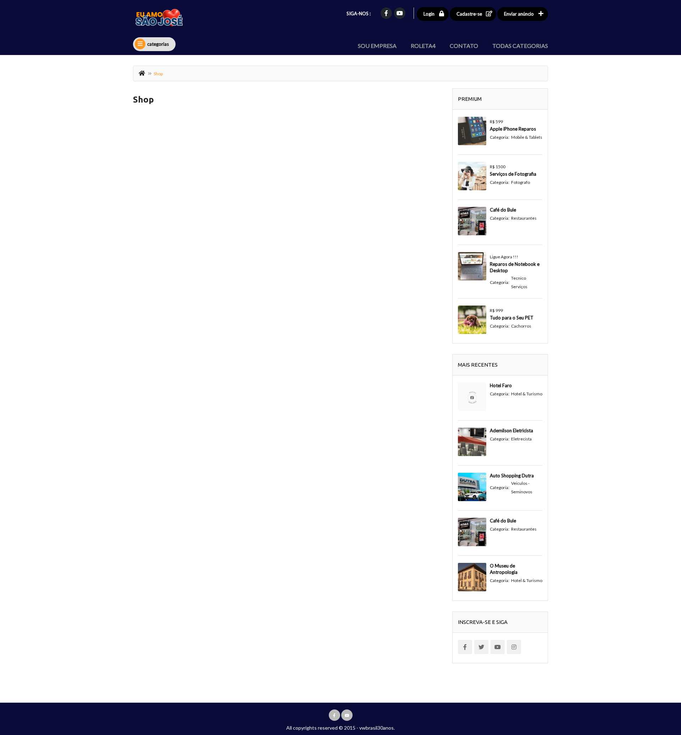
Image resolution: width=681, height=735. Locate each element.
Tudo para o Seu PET (511, 317)
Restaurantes (524, 218)
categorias (158, 44)
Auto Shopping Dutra (512, 475)
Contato (464, 45)
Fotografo (520, 182)
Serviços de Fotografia (513, 174)
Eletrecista (521, 438)
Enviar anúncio (519, 14)
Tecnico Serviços (519, 282)
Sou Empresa (377, 45)
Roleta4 (423, 45)
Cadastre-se (469, 14)
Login (428, 14)
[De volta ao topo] (658, 691)
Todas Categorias (520, 45)
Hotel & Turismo (526, 393)
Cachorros (521, 326)
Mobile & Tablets (526, 137)
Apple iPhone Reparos (513, 129)
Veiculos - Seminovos (521, 487)
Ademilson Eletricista (511, 430)
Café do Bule (503, 210)
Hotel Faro (501, 385)
